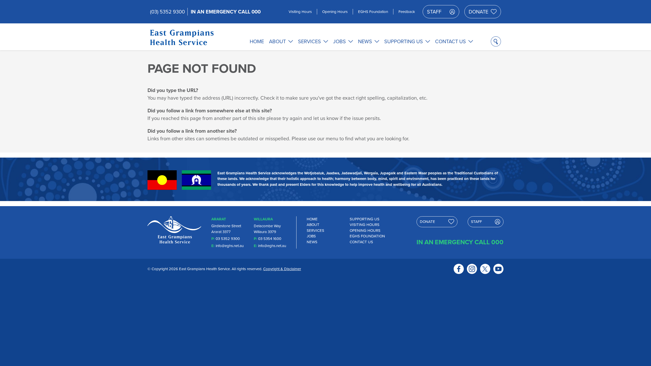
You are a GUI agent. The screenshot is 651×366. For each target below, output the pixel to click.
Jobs (339, 41)
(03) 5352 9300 (167, 12)
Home (257, 41)
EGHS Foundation (373, 11)
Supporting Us (403, 41)
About (277, 41)
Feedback (406, 11)
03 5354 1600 (269, 238)
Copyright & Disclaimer (282, 269)
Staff (434, 12)
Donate (478, 12)
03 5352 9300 (228, 238)
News (365, 41)
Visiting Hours (300, 11)
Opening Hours (335, 11)
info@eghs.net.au (230, 246)
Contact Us (450, 41)
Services (309, 41)
